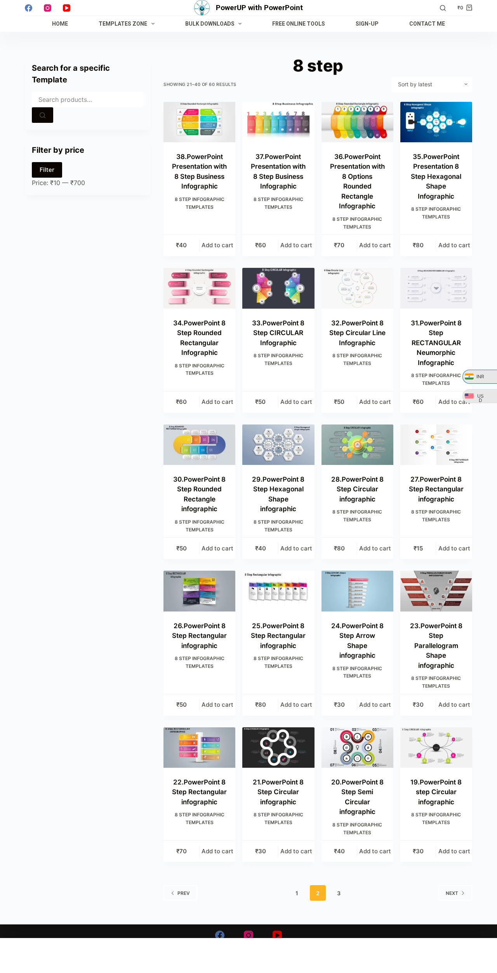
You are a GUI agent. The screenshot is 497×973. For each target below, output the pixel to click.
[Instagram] (47, 8)
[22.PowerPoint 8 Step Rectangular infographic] (199, 747)
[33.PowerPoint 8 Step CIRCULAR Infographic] (278, 288)
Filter (47, 169)
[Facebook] (28, 8)
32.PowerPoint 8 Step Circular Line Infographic (357, 333)
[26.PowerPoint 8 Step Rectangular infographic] (199, 591)
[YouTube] (66, 8)
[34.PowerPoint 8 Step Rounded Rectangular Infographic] (199, 288)
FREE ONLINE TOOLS (298, 24)
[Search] (443, 8)
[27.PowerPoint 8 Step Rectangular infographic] (436, 444)
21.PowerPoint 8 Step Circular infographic (278, 792)
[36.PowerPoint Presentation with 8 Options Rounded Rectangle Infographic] (357, 122)
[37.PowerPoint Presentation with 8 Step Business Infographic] (278, 122)
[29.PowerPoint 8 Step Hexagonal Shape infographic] (278, 444)
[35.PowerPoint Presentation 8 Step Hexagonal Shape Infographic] (436, 122)
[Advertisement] (248, 955)
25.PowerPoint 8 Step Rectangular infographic (278, 636)
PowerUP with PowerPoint (259, 7)
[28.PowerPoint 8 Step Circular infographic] (357, 444)
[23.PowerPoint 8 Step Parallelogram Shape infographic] (436, 591)
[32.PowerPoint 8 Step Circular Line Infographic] (357, 288)
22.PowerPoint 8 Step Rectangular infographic (199, 792)
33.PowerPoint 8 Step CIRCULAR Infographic (278, 333)
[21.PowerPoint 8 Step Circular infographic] (278, 747)
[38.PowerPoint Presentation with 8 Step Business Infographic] (199, 122)
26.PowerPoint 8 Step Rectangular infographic (199, 636)
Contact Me (427, 24)
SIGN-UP (367, 24)
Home (60, 24)
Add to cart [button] (217, 245)
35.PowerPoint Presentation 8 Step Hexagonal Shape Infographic (436, 176)
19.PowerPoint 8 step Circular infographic (436, 792)
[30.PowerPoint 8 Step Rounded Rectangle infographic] (199, 444)
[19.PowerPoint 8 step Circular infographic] (436, 747)
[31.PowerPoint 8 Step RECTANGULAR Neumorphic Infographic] (436, 288)
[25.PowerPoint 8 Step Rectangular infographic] (278, 591)
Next (452, 893)
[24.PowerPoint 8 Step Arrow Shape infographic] (357, 591)
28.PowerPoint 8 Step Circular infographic (357, 489)
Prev (183, 893)
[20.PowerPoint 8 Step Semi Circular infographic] (357, 747)
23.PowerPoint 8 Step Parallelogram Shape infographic (436, 645)
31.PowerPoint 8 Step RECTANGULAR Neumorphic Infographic (436, 343)
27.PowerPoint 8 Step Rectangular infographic (436, 489)
